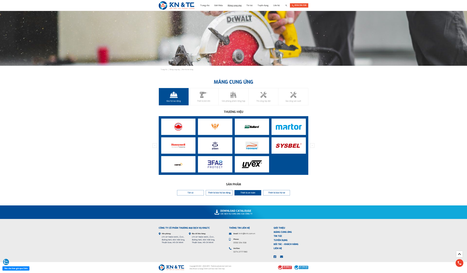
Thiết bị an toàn (247, 192)
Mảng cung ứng (235, 5)
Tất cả (190, 192)
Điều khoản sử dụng (196, 269)
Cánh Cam (228, 266)
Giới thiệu (218, 5)
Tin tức (249, 5)
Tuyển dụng (263, 5)
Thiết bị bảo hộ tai (276, 192)
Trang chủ (204, 5)
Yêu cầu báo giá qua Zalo (16, 268)
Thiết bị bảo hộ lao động (219, 192)
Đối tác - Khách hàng (286, 244)
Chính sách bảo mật (210, 269)
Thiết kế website (216, 266)
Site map (222, 269)
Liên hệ (276, 5)
